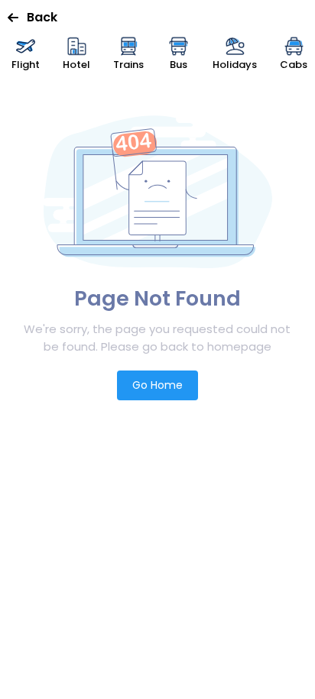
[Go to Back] (17, 17)
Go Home (157, 385)
